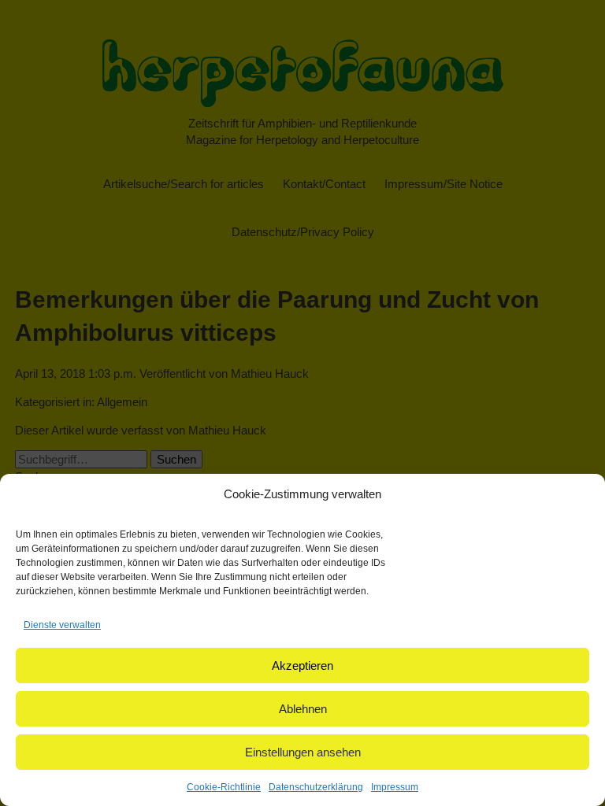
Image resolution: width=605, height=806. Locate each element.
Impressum (394, 787)
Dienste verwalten (62, 624)
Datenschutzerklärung (316, 787)
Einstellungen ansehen (303, 752)
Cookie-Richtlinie (224, 787)
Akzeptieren (302, 665)
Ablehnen (303, 708)
